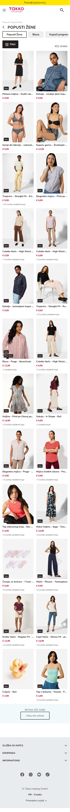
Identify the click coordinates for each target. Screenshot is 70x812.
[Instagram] (31, 774)
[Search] (62, 10)
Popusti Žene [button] (16, 35)
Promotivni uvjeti (35, 800)
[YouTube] (39, 774)
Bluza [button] (35, 34)
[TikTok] (48, 774)
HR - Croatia (35, 794)
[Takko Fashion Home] (16, 9)
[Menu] (4, 9)
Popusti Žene (16, 22)
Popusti (5, 22)
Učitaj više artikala (35, 715)
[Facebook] (22, 774)
